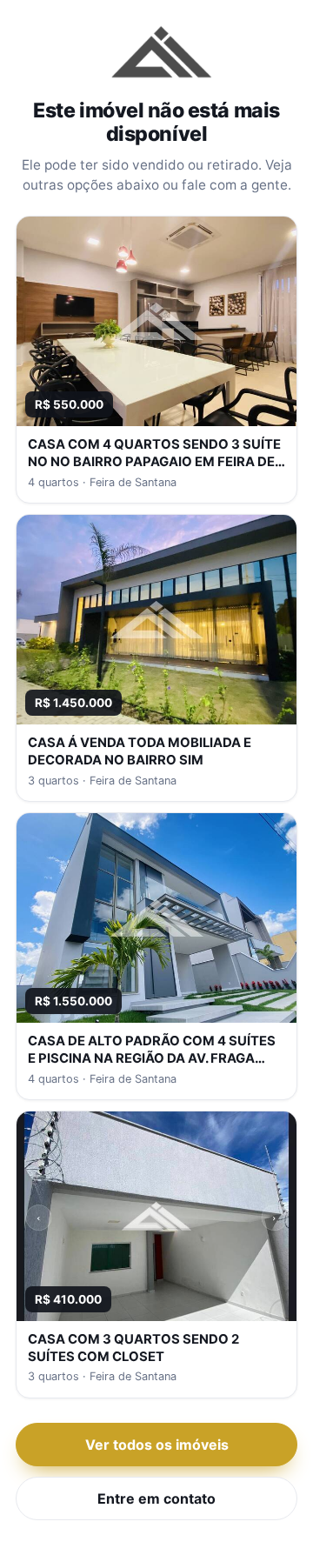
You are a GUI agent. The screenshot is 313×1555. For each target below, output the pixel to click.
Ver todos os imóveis (157, 1444)
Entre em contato (156, 1498)
